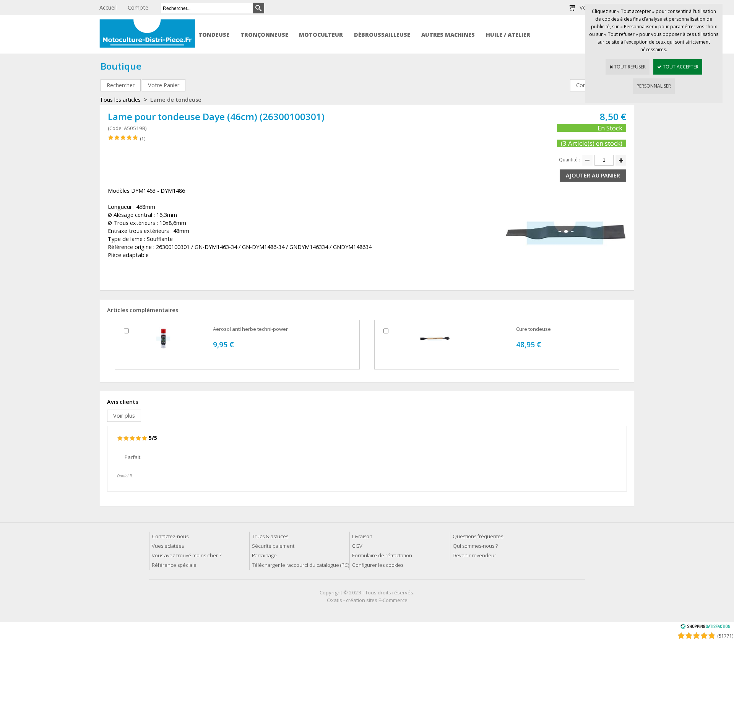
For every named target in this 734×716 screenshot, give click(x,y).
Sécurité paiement (273, 545)
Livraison (362, 536)
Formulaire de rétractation (382, 555)
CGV (357, 545)
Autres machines (448, 34)
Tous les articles (120, 99)
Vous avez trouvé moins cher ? (186, 555)
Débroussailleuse (382, 34)
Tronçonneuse (264, 34)
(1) (142, 138)
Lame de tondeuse (175, 99)
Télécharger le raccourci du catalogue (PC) (300, 564)
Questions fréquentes (478, 536)
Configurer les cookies (377, 564)
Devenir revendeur (474, 555)
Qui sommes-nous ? (475, 545)
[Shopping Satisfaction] (705, 627)
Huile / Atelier (508, 34)
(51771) (725, 636)
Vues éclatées (168, 545)
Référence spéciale (174, 564)
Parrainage (264, 555)
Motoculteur (321, 34)
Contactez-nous (170, 536)
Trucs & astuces (270, 536)
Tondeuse (213, 34)
